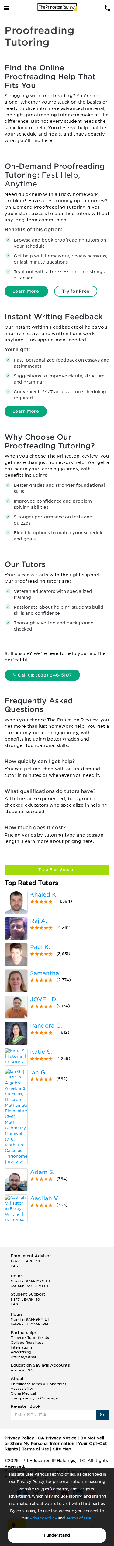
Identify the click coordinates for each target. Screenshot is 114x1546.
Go (102, 1414)
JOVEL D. (43, 999)
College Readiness (27, 1342)
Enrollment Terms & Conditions (38, 1384)
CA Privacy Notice (57, 1438)
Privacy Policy (43, 1518)
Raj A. (38, 921)
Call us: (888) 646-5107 (44, 675)
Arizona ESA (22, 1370)
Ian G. (38, 1072)
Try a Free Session (57, 869)
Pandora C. (46, 1025)
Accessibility (22, 1388)
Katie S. (41, 1052)
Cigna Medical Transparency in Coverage (34, 1395)
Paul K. (40, 947)
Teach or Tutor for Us (30, 1338)
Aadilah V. (44, 1198)
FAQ (15, 1266)
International (22, 1347)
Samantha (44, 973)
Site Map (62, 1449)
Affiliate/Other (23, 1357)
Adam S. (42, 1172)
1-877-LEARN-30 (25, 1261)
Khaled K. (44, 894)
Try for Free (75, 291)
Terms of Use (78, 1518)
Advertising (21, 1352)
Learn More (26, 291)
